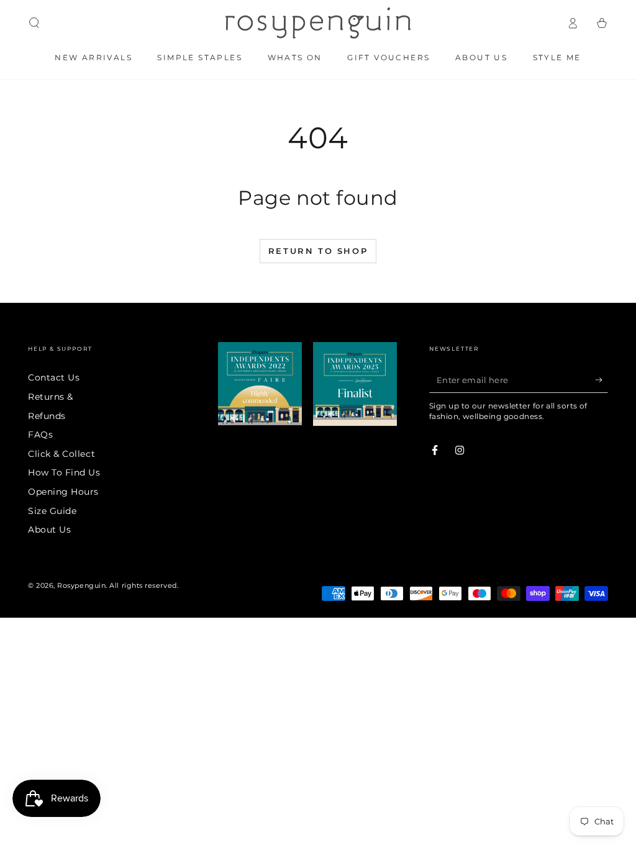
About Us (49, 529)
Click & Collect (61, 453)
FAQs (40, 434)
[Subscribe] (601, 380)
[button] (34, 23)
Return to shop (318, 251)
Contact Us (54, 377)
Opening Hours (63, 491)
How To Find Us (64, 472)
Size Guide (52, 510)
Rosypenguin (81, 586)
